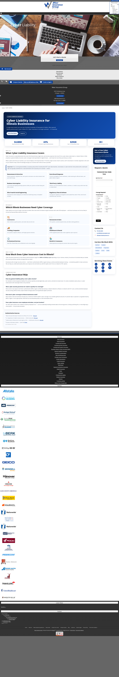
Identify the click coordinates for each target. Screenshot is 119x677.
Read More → (3, 607)
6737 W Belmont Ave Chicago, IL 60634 (12, 619)
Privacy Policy (85, 627)
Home (3, 108)
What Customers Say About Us (38, 627)
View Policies (59, 71)
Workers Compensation (60, 353)
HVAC (60, 371)
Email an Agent (114, 2)
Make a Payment (115, 11)
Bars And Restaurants (61, 355)
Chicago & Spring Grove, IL (103, 235)
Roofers (61, 379)
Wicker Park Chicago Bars (61, 383)
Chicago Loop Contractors (61, 357)
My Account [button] (113, 5)
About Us (30, 627)
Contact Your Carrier (55, 627)
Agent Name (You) (101, 178)
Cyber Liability (60, 363)
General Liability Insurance (61, 351)
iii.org (26, 322)
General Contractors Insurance (61, 367)
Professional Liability (61, 375)
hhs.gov (36, 318)
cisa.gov (41, 320)
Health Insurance (61, 369)
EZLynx (53, 630)
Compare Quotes (17, 82)
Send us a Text (34, 82)
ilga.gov (35, 315)
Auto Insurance (60, 339)
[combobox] (104, 180)
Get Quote (59, 60)
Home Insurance (61, 341)
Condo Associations (60, 359)
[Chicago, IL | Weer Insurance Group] (53, 9)
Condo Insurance (61, 361)
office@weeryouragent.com (12, 617)
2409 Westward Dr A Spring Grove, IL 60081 (7, 621)
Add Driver (114, 10)
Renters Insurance (60, 377)
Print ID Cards (115, 9)
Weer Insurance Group (38, 630)
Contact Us (73, 627)
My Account (8, 69)
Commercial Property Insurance (60, 347)
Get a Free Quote (12, 133)
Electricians (60, 365)
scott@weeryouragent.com (103, 233)
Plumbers (61, 373)
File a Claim (115, 13)
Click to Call (27, 82)
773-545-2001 (100, 230)
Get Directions (60, 95)
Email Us (23, 133)
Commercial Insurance (61, 343)
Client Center (48, 627)
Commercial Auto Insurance (60, 345)
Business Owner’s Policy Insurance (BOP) (60, 349)
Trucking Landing (61, 381)
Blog (69, 627)
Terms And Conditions (93, 627)
